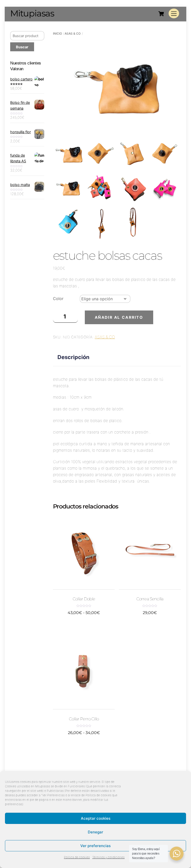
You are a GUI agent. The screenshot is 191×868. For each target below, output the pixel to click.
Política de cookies (77, 857)
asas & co (73, 33)
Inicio (57, 33)
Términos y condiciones (108, 857)
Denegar (95, 832)
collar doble (84, 599)
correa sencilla (149, 599)
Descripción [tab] (73, 357)
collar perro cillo (84, 719)
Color (58, 298)
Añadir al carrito (119, 317)
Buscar (22, 47)
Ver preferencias (95, 845)
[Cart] (161, 14)
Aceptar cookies (95, 818)
